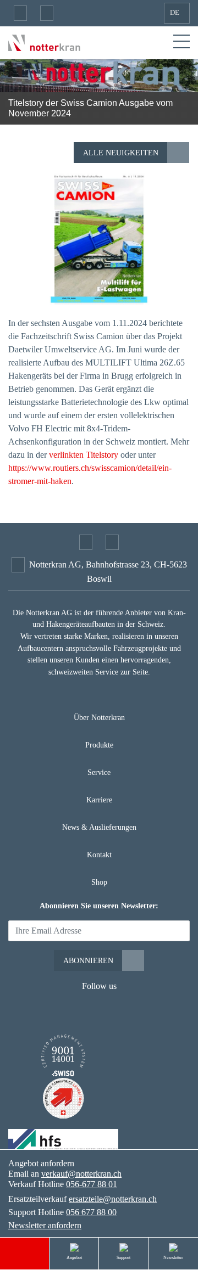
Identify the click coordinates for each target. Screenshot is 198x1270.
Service (99, 772)
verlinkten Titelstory (83, 454)
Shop (99, 882)
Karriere (99, 799)
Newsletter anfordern (44, 1225)
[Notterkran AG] (44, 42)
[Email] (20, 13)
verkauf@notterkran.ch (81, 1173)
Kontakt (99, 854)
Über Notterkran (99, 717)
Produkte (99, 744)
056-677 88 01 (91, 1184)
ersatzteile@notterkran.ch (113, 1199)
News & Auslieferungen (99, 827)
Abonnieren (88, 960)
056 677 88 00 (91, 1212)
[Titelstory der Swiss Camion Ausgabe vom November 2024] (99, 239)
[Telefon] (47, 13)
